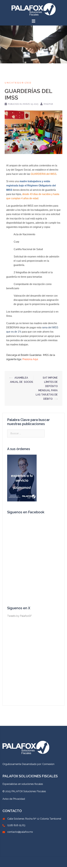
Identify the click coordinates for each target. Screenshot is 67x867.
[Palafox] (34, 9)
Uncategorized (18, 83)
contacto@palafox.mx (20, 831)
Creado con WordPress (15, 861)
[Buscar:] (26, 433)
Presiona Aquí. (30, 359)
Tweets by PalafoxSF (19, 615)
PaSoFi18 (48, 104)
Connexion (48, 764)
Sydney (42, 861)
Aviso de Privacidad (13, 798)
